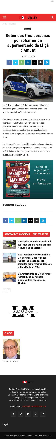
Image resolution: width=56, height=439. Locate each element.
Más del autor (40, 234)
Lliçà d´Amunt (20, 205)
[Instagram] (20, 414)
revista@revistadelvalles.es (34, 406)
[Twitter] (28, 414)
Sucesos (12, 24)
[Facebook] (13, 414)
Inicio (5, 24)
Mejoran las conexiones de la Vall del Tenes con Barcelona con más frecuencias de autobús (35, 244)
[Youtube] (42, 414)
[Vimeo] (35, 414)
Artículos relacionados (17, 234)
